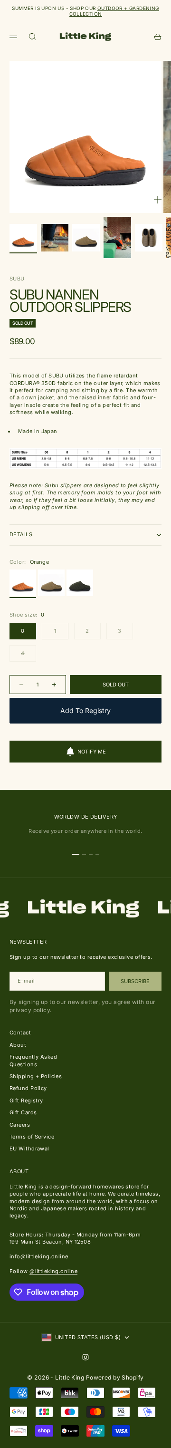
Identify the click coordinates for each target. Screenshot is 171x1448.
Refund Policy (28, 1088)
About (18, 1045)
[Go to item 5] (148, 237)
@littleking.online (53, 1271)
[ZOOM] (157, 199)
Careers (20, 1124)
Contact (20, 1032)
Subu (17, 278)
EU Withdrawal (29, 1148)
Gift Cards (23, 1112)
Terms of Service (32, 1136)
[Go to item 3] (86, 237)
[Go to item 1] (23, 237)
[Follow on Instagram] (85, 1357)
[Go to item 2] (54, 237)
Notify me (91, 751)
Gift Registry (26, 1100)
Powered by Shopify (115, 1377)
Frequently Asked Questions (33, 1060)
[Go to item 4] (117, 237)
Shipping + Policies (36, 1076)
